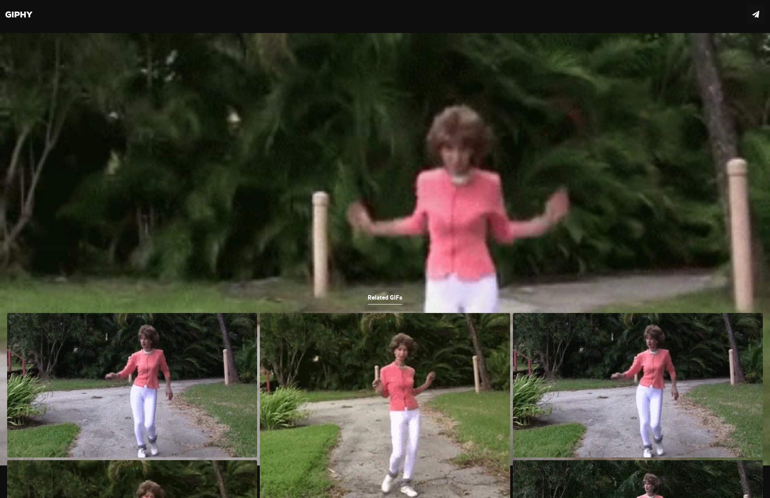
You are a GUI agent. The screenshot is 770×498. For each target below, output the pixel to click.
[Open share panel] (756, 14)
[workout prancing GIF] (385, 249)
